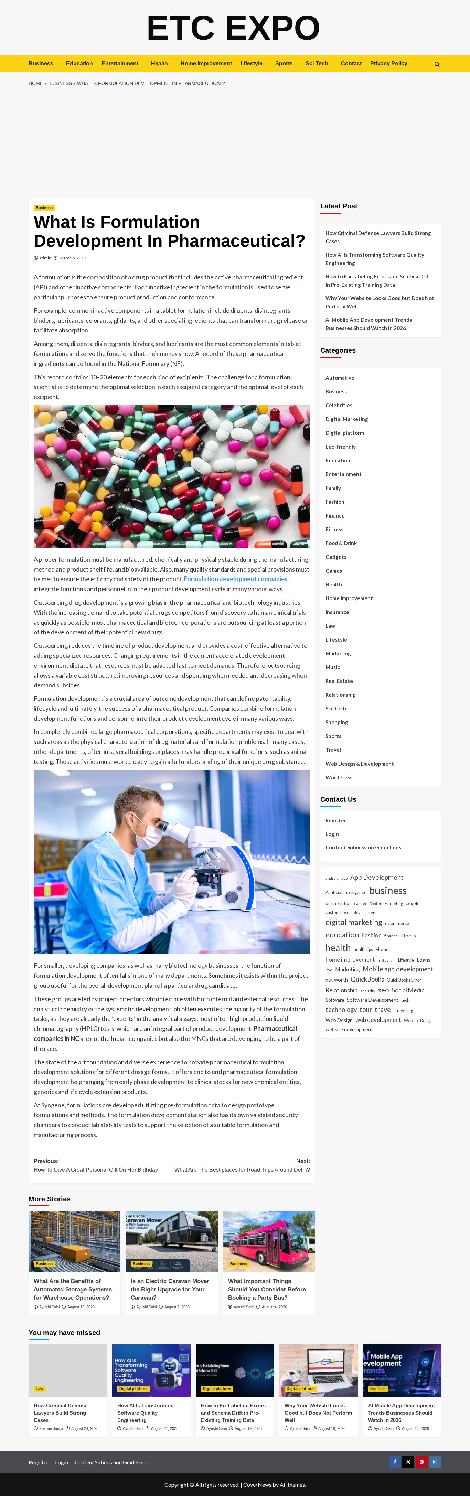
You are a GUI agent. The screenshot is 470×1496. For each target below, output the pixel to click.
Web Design (339, 1020)
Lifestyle (252, 63)
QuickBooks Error (404, 979)
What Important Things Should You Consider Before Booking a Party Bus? (267, 1289)
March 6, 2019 (73, 257)
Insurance (337, 612)
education (342, 934)
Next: (242, 1165)
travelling (404, 1010)
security (367, 990)
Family (333, 488)
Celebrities (338, 405)
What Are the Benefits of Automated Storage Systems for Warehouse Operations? (73, 1289)
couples (413, 903)
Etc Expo (233, 27)
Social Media (408, 990)
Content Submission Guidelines (363, 847)
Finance (335, 515)
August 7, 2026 (177, 1307)
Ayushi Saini (49, 1307)
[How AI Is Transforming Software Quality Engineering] (151, 1370)
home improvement (350, 959)
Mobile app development (398, 968)
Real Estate (339, 681)
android (332, 877)
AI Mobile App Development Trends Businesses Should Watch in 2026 (368, 324)
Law (330, 626)
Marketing (338, 653)
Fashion (334, 502)
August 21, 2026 (164, 1428)
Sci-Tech (317, 63)
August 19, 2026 (248, 1428)
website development (349, 1029)
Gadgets (335, 557)
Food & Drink (341, 543)
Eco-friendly (340, 446)
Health (159, 63)
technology (341, 1009)
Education (79, 63)
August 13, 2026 (81, 1307)
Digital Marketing (346, 419)
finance (391, 935)
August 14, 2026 (415, 1428)
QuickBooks (367, 979)
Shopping (336, 722)
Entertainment (120, 63)
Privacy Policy (388, 63)
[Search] (437, 64)
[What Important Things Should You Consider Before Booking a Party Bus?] (269, 1241)
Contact (351, 63)
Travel (333, 750)
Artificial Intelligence (345, 892)
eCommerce (397, 923)
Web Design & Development (359, 763)
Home (382, 949)
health (338, 947)
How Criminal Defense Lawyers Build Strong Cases (378, 237)
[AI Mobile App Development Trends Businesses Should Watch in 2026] (402, 1370)
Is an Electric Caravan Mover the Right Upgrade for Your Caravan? (170, 1289)
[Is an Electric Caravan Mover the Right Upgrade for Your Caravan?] (171, 1241)
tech (405, 999)
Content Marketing (386, 903)
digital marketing (353, 922)
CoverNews (257, 1484)
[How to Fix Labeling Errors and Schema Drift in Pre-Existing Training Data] (235, 1370)
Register (335, 820)
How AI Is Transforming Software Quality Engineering (374, 259)
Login (332, 833)
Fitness (334, 529)
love (328, 969)
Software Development (372, 1000)
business (388, 890)
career (360, 903)
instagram (386, 959)
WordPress (338, 777)
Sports (284, 63)
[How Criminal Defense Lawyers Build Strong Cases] (68, 1370)
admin (45, 257)
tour (366, 1009)
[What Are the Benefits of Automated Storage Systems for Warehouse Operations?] (74, 1241)
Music (332, 667)
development (365, 912)
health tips (363, 949)
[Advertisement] (235, 143)
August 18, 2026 (331, 1428)
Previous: (96, 1165)
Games (333, 570)
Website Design (418, 1019)
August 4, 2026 (274, 1307)
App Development (377, 877)
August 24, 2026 (84, 1428)
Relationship (340, 694)
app (344, 877)
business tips (338, 903)
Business (41, 63)
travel (384, 1009)
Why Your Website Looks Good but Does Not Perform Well (379, 302)
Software (334, 1000)
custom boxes (338, 912)
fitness (408, 936)
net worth (336, 979)
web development (378, 1019)
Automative (339, 378)
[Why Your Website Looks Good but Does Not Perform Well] (318, 1370)
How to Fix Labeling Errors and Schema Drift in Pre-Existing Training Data (378, 280)
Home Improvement (206, 63)
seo (383, 990)
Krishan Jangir (51, 1428)
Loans (423, 959)
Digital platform (344, 433)
